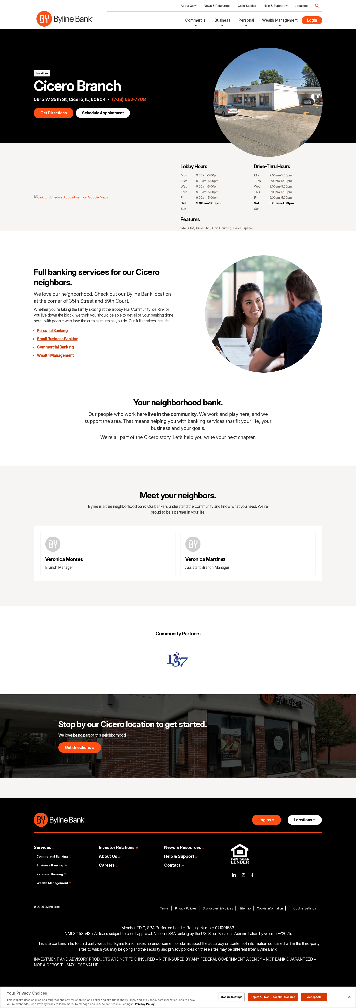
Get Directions (53, 113)
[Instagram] (243, 875)
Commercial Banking (55, 347)
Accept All (314, 997)
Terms (164, 908)
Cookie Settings (304, 908)
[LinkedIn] (234, 875)
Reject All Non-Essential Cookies (273, 997)
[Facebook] (252, 875)
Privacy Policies (186, 908)
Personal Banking (52, 330)
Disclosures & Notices (218, 908)
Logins (265, 820)
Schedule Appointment (103, 113)
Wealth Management (55, 355)
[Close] (349, 996)
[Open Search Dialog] (317, 6)
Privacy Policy (145, 1003)
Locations (42, 73)
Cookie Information (270, 908)
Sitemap (245, 908)
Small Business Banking (57, 339)
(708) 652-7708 (129, 99)
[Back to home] (64, 20)
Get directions (78, 747)
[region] (178, 997)
